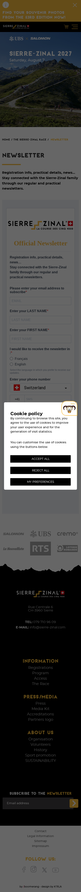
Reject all (40, 470)
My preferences (40, 481)
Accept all (41, 458)
